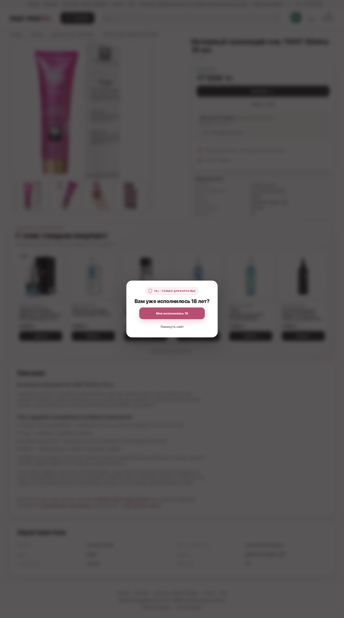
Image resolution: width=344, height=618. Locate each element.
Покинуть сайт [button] (172, 327)
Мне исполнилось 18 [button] (172, 313)
